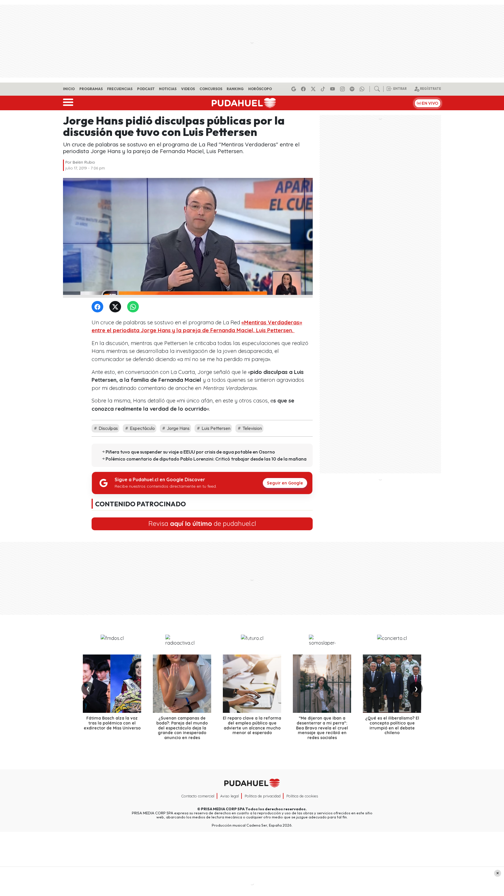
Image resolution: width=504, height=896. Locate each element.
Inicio (69, 89)
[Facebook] (304, 89)
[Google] (294, 89)
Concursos (211, 89)
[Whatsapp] (363, 89)
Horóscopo (260, 89)
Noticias (167, 89)
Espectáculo (142, 428)
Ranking (235, 89)
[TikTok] (324, 89)
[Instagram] (343, 89)
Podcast (146, 89)
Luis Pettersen (215, 428)
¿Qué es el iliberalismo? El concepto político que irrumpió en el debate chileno (392, 725)
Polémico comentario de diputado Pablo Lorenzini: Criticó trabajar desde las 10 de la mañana (206, 459)
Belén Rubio (84, 162)
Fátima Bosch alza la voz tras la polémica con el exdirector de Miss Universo (112, 723)
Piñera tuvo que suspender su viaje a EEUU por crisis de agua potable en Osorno (190, 452)
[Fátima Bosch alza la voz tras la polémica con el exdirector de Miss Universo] (112, 683)
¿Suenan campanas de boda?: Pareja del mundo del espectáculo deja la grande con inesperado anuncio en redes (182, 727)
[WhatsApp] (134, 307)
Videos (188, 89)
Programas (91, 89)
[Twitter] (116, 307)
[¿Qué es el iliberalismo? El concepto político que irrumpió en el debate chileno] (392, 683)
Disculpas (108, 428)
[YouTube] (333, 89)
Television (252, 428)
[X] (314, 89)
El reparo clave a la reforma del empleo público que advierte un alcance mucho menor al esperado (252, 725)
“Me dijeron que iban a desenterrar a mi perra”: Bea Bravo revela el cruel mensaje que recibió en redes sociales (322, 727)
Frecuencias (119, 89)
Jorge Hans (178, 428)
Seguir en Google (285, 483)
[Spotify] (353, 89)
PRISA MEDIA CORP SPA (223, 808)
